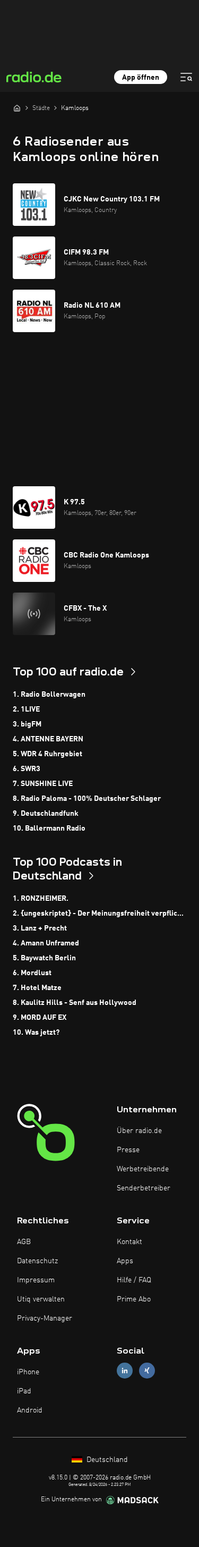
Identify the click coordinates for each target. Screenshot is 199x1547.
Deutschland (106, 1460)
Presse (128, 1150)
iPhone (28, 1372)
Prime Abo (134, 1299)
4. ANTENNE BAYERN (48, 739)
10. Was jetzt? (36, 1032)
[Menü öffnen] (186, 77)
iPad (24, 1391)
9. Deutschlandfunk (46, 813)
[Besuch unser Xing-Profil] (147, 1370)
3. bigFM (27, 724)
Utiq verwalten (41, 1299)
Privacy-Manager (44, 1318)
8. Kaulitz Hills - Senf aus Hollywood (74, 1003)
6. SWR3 (26, 769)
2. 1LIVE (26, 709)
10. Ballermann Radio (49, 828)
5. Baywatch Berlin (44, 958)
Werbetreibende (143, 1169)
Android (29, 1410)
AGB (24, 1242)
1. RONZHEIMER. (40, 898)
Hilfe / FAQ (134, 1280)
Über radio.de (139, 1131)
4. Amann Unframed (46, 943)
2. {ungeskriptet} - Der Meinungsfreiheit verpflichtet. (99, 913)
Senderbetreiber (143, 1188)
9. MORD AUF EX (39, 1017)
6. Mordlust (32, 973)
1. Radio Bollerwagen (49, 694)
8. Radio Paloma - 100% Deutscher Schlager (87, 798)
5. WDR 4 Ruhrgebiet (47, 754)
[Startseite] (17, 108)
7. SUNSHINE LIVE (43, 784)
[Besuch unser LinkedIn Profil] (124, 1370)
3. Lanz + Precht (40, 928)
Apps (125, 1261)
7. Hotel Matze (37, 988)
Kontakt (129, 1242)
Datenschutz (37, 1261)
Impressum (36, 1280)
